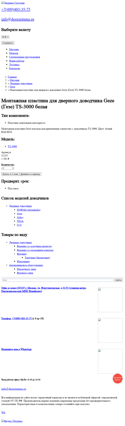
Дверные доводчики (21, 83)
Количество (7, 164)
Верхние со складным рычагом (34, 246)
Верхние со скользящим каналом (35, 250)
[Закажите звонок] (118, 378)
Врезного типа (25, 272)
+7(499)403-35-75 (15, 9)
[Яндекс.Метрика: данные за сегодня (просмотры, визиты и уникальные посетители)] (11, 421)
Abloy (20, 217)
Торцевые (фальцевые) (37, 257)
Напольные (23, 261)
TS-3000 (12, 146)
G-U (19, 224)
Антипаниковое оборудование (26, 265)
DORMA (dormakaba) (28, 209)
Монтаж (13, 53)
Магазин (14, 49)
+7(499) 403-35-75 (22, 318)
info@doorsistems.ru (17, 19)
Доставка (14, 64)
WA (3, 412)
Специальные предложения (24, 56)
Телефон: (6, 318)
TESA (20, 221)
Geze (12, 86)
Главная (12, 76)
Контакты (14, 68)
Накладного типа (26, 269)
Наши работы (16, 60)
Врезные (22, 253)
